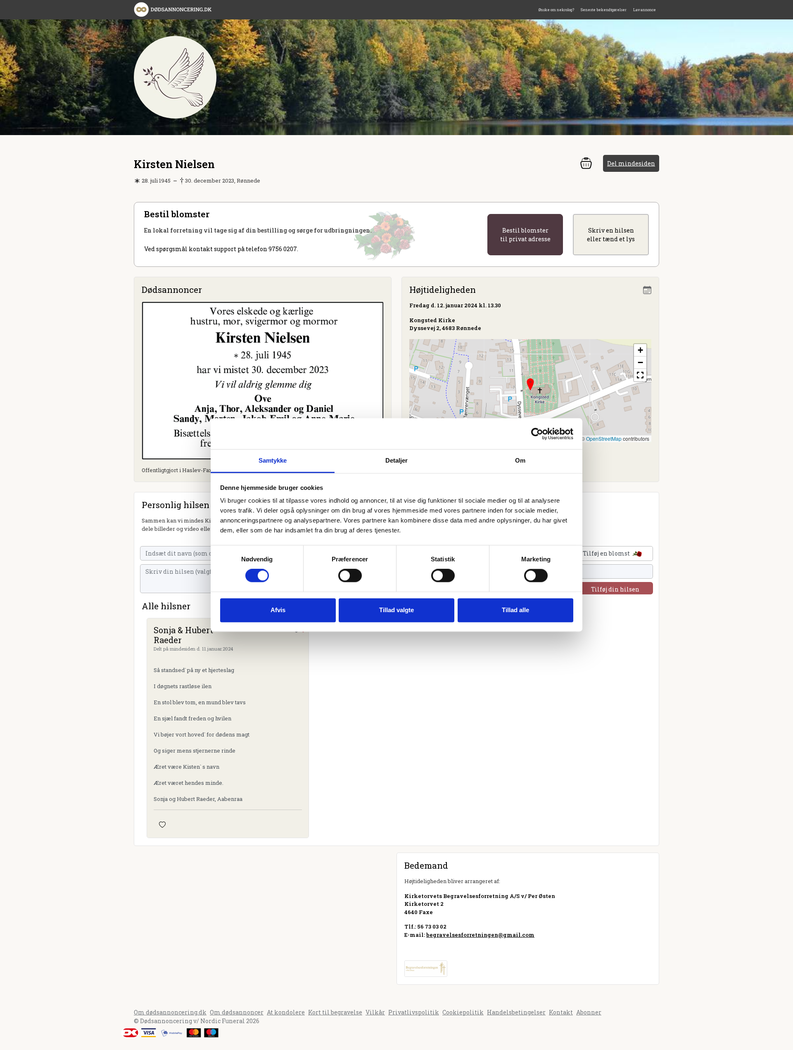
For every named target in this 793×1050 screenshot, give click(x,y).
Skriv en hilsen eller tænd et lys (611, 234)
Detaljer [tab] (396, 460)
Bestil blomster (525, 234)
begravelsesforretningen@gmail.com (480, 934)
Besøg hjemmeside (431, 949)
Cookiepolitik (463, 1012)
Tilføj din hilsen (615, 589)
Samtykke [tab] (273, 460)
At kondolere (286, 1012)
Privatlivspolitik (413, 1012)
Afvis (278, 609)
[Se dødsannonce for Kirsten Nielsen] (263, 380)
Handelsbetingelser (516, 1012)
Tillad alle (515, 609)
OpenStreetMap (604, 438)
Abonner (588, 1012)
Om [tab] (520, 460)
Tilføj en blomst (607, 553)
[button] (530, 384)
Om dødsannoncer (237, 1012)
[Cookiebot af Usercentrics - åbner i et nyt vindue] (537, 434)
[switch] (350, 575)
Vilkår (375, 1012)
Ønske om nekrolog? (556, 9)
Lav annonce (644, 9)
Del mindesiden (631, 163)
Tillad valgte (396, 609)
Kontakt (561, 1012)
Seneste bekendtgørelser (604, 9)
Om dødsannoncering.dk (170, 1012)
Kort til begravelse (335, 1012)
